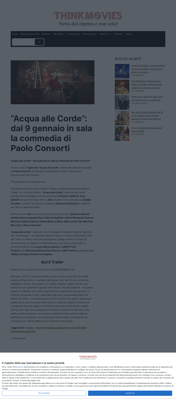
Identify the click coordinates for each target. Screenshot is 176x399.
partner (20, 367)
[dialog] (88, 376)
